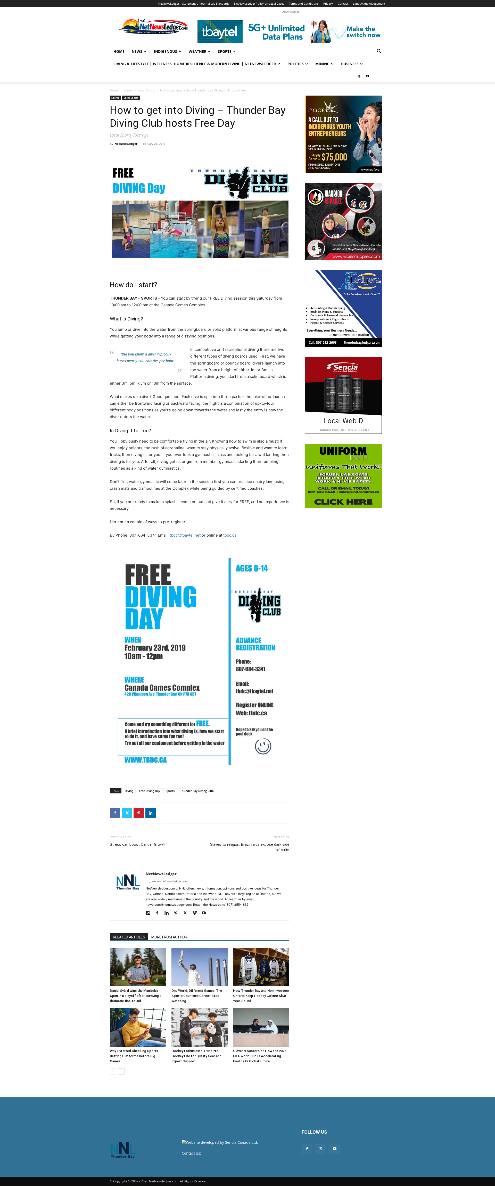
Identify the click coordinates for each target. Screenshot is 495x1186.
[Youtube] (368, 76)
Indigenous (165, 51)
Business (350, 63)
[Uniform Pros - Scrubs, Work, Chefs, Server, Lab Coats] (343, 476)
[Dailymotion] (150, 913)
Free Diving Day (149, 791)
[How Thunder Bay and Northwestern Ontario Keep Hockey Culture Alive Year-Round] (261, 967)
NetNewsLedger (125, 144)
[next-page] (121, 1071)
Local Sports (146, 90)
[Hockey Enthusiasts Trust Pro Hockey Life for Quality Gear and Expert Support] (199, 1027)
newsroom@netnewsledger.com (230, 1153)
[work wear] (343, 221)
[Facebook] (350, 76)
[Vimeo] (196, 913)
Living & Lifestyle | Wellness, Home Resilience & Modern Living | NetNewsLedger (194, 63)
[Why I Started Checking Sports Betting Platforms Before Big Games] (138, 1027)
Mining (322, 63)
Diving (129, 791)
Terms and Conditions (303, 3)
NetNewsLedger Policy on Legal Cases (259, 3)
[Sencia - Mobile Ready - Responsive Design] (343, 395)
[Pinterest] (139, 813)
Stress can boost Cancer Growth (138, 844)
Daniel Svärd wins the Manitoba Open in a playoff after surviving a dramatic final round (135, 996)
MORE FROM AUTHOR (169, 937)
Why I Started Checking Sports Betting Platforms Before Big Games (134, 1056)
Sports (225, 51)
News (137, 51)
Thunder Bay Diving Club (197, 791)
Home (119, 51)
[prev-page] (113, 1071)
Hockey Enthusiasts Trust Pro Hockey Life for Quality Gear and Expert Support (196, 1056)
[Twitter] (359, 76)
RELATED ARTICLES (129, 937)
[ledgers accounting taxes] (343, 308)
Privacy (328, 3)
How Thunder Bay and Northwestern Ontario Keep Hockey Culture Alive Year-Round (261, 996)
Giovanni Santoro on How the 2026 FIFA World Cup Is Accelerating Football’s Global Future (259, 1056)
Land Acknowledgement (369, 3)
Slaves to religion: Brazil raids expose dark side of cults (249, 847)
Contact (343, 3)
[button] (379, 51)
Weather (197, 51)
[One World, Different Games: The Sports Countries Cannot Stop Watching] (199, 967)
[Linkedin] (150, 813)
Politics (295, 63)
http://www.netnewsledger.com (167, 881)
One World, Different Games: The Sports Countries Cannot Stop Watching (196, 996)
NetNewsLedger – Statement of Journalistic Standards (193, 3)
